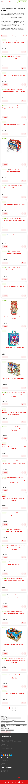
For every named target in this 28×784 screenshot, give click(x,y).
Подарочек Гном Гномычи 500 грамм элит (14, 108)
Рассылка (3, 764)
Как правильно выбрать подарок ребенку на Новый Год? (13, 739)
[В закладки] (22, 52)
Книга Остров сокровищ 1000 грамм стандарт (14, 548)
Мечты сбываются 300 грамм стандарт (14, 42)
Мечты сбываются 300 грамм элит (14, 59)
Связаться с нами (5, 770)
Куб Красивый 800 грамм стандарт (14, 188)
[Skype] (11, 755)
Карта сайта (4, 773)
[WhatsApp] (9, 755)
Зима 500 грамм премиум (14, 253)
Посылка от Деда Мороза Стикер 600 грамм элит (14, 677)
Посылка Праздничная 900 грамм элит (14, 613)
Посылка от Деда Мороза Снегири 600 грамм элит (14, 661)
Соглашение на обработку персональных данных (12, 750)
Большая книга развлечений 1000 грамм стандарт (14, 516)
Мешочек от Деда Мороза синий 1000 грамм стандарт (14, 499)
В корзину (5, 51)
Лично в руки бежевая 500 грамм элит (14, 91)
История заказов (4, 762)
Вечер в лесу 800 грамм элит (14, 531)
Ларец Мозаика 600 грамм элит (14, 597)
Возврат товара (4, 771)
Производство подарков (6, 747)
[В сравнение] (25, 52)
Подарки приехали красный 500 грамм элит (14, 125)
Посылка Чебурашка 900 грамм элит (14, 644)
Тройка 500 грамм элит (14, 155)
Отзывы (3, 744)
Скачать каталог (4, 743)
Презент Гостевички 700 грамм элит (14, 347)
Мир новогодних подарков (7, 740)
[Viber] (7, 755)
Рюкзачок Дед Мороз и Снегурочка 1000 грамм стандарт (14, 447)
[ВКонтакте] (2, 755)
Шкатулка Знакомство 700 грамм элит (14, 463)
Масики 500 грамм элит (14, 171)
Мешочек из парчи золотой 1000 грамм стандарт (14, 429)
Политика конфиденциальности (8, 745)
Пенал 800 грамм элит (14, 564)
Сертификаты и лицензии (6, 748)
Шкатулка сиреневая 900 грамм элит (14, 693)
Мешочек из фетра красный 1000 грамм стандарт (14, 395)
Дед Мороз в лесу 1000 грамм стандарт (14, 378)
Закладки (3, 763)
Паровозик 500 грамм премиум (14, 237)
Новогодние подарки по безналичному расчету (11, 741)
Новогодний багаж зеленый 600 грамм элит (14, 205)
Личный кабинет (4, 760)
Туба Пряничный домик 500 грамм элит (14, 220)
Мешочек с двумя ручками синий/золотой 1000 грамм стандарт (14, 413)
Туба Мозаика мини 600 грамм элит (14, 580)
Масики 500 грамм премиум (14, 270)
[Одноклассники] (4, 755)
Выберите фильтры (5, 722)
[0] (12, 782)
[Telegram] (5, 755)
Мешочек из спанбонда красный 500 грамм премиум (14, 287)
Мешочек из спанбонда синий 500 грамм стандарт (14, 76)
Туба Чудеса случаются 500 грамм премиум (14, 317)
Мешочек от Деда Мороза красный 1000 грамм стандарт (14, 481)
